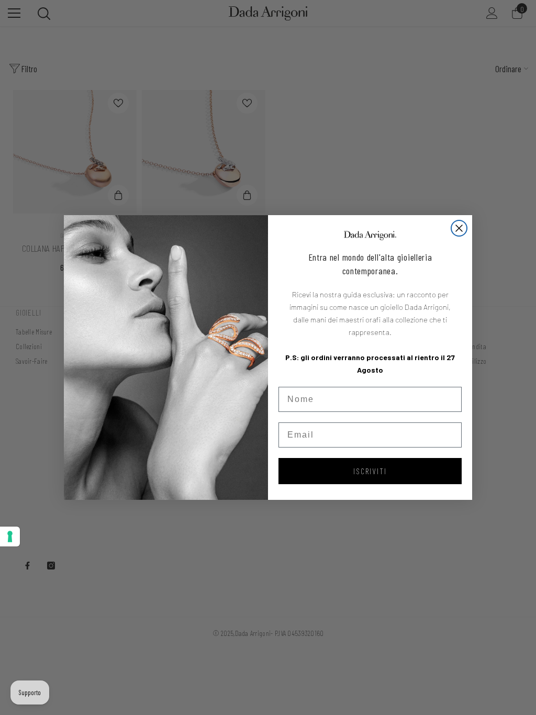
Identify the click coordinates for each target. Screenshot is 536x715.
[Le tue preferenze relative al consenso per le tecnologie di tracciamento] (10, 536)
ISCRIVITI (370, 471)
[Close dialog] (459, 228)
